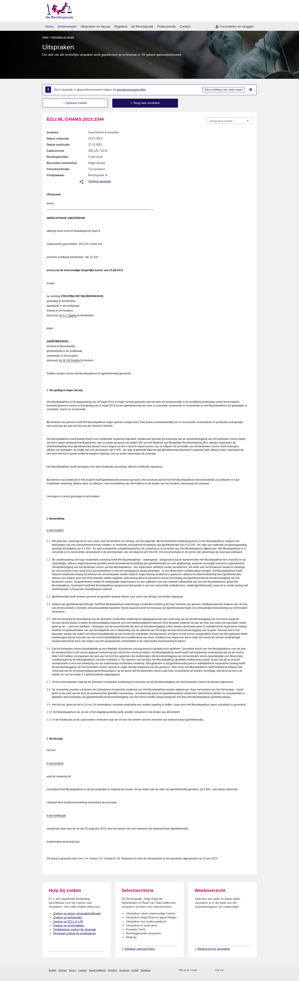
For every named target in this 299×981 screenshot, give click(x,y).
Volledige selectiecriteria (139, 948)
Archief (134, 970)
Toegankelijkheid (97, 970)
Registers (120, 26)
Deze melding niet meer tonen (224, 89)
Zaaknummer (55, 150)
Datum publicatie (58, 144)
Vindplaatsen (55, 175)
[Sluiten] (250, 89)
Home (49, 26)
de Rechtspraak (142, 26)
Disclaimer (146, 970)
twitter (227, 970)
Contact (185, 26)
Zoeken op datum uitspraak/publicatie (77, 913)
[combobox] (229, 120)
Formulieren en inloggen (237, 26)
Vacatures (124, 970)
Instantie (52, 132)
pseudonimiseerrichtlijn (131, 89)
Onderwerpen (67, 26)
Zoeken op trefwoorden (67, 917)
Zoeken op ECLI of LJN (68, 921)
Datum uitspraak (58, 138)
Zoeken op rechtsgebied (68, 925)
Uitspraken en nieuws (95, 26)
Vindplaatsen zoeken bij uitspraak (74, 929)
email (207, 970)
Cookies (82, 970)
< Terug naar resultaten (145, 103)
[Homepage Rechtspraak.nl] (57, 10)
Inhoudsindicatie (58, 169)
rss (201, 970)
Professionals (166, 26)
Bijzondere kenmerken (62, 163)
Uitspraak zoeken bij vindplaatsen (74, 933)
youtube (250, 970)
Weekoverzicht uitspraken (213, 948)
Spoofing (112, 970)
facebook (233, 970)
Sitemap (62, 970)
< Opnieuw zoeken (75, 103)
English (52, 970)
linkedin (244, 970)
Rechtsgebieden (57, 156)
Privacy (72, 970)
